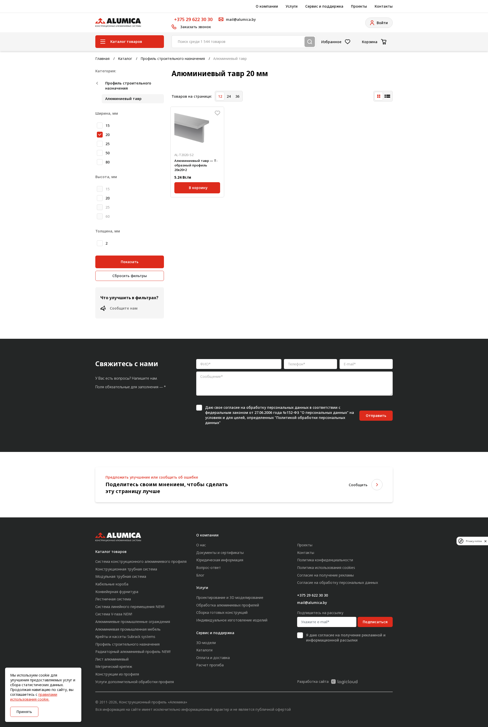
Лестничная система (113, 599)
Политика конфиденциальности (325, 559)
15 (107, 125)
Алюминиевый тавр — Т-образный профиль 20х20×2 (196, 165)
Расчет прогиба (210, 665)
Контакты (384, 6)
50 (107, 152)
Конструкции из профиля (117, 674)
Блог (200, 575)
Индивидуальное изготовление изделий (231, 620)
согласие (231, 407)
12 (220, 96)
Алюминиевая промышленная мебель (128, 629)
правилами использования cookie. (33, 697)
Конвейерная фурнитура (116, 591)
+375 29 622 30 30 (193, 19)
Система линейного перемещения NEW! (129, 606)
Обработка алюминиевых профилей (227, 605)
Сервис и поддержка (324, 6)
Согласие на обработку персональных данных (337, 582)
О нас (201, 545)
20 (107, 134)
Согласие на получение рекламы (325, 575)
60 (107, 216)
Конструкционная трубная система (126, 569)
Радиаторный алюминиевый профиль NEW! (133, 651)
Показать (130, 261)
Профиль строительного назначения (173, 58)
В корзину (198, 187)
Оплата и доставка (213, 657)
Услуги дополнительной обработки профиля (134, 681)
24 (229, 96)
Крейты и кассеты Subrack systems (125, 636)
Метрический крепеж (113, 666)
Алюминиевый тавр (123, 98)
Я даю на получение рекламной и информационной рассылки (346, 638)
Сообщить (358, 484)
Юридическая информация (219, 559)
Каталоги (204, 650)
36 (237, 96)
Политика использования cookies (326, 567)
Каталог (125, 58)
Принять (24, 711)
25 (107, 143)
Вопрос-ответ (208, 567)
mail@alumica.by (312, 602)
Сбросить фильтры (129, 275)
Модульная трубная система (120, 576)
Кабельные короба (111, 584)
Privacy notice (474, 540)
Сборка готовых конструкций (222, 612)
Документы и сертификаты (220, 552)
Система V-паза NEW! (113, 614)
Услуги (292, 6)
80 (107, 162)
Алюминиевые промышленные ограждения (132, 621)
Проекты (359, 6)
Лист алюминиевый (112, 659)
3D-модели (206, 642)
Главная (102, 58)
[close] (485, 541)
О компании (267, 6)
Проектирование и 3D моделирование (229, 597)
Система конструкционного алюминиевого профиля (141, 561)
